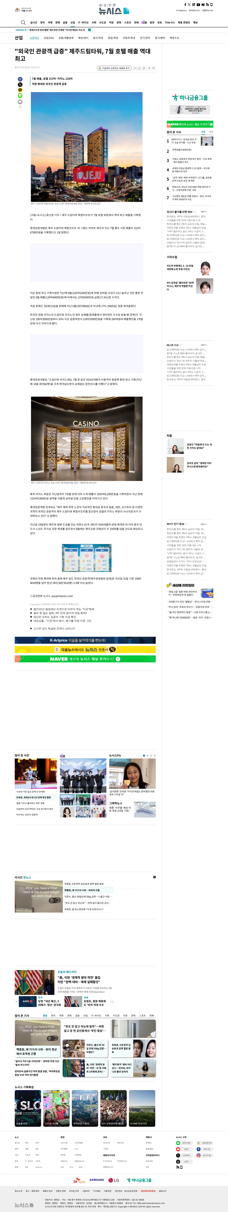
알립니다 (162, 1190)
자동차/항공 (129, 38)
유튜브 (186, 1149)
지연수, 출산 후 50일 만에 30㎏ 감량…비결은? (96, 1048)
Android (149, 1161)
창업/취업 (113, 38)
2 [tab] (148, 756)
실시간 (33, 22)
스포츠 (127, 22)
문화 (119, 22)
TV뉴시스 (170, 22)
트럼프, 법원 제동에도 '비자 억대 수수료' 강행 (95, 1004)
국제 (50, 22)
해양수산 (174, 38)
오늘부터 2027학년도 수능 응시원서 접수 (34, 808)
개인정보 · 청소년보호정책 (126, 1190)
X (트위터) (186, 1155)
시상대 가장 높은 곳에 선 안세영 (30, 791)
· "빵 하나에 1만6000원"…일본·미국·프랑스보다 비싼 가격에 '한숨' (190, 617)
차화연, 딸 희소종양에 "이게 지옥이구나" (84, 909)
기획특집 (77, 1154)
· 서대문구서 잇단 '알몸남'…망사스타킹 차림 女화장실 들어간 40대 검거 (190, 601)
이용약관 (107, 1190)
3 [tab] (151, 756)
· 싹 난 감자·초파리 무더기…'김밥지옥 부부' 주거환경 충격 (190, 606)
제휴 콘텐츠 (184, 22)
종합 (45, 1015)
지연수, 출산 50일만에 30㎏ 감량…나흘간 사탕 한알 (88, 896)
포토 (159, 22)
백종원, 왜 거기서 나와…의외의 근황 (82, 890)
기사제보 (97, 1190)
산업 (72, 22)
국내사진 (106, 1142)
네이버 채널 (186, 1142)
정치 (42, 22)
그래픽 (105, 1148)
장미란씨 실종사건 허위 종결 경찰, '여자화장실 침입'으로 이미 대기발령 (37, 1073)
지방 (111, 22)
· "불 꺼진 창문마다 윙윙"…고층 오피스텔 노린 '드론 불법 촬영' (190, 612)
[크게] (153, 68)
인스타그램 (207, 1155)
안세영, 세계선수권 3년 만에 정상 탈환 (33, 797)
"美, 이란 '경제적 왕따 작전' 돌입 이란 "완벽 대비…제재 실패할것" (79, 979)
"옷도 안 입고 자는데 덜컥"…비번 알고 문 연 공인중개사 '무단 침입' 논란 (84, 1028)
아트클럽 (63, 1148)
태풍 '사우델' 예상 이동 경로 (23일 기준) (120, 809)
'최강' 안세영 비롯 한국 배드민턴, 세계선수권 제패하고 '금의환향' (51, 29)
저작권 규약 (74, 1190)
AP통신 (149, 1142)
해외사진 (120, 1142)
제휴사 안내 (47, 1190)
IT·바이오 (83, 22)
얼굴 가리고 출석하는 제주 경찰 (30, 803)
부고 (71, 1167)
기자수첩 (172, 257)
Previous (16, 1001)
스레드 (186, 1161)
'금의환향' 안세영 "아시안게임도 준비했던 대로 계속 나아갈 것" (132, 793)
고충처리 (86, 1190)
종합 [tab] (211, 131)
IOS (147, 1167)
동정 (80, 1167)
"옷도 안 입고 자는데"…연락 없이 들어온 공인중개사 (88, 903)
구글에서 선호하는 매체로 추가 (116, 68)
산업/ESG (49, 38)
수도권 (102, 22)
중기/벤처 (160, 38)
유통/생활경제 (66, 38)
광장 (152, 22)
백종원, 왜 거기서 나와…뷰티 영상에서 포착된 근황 (36, 1051)
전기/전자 (145, 38)
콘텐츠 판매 (61, 1190)
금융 (65, 22)
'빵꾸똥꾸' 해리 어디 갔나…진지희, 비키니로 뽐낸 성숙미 (122, 1068)
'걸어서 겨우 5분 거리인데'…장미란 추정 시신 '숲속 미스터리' (37, 1062)
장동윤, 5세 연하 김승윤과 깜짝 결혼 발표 (84, 884)
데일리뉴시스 (79, 1161)
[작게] (149, 68)
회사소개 (18, 1190)
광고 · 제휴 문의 (32, 1190)
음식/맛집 (98, 38)
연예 (136, 22)
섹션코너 (63, 1161)
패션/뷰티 (83, 38)
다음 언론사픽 (207, 1142)
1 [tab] (144, 756)
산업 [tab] (203, 131)
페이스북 (207, 1149)
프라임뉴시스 (194, 10)
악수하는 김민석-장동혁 (27, 814)
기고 (76, 1148)
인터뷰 (63, 1154)
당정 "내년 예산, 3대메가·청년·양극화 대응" (49, 1004)
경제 (57, 22)
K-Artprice (181, 10)
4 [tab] (155, 756)
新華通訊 (149, 1148)
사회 (94, 22)
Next (112, 1001)
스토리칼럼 (78, 1142)
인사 (62, 1167)
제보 (195, 22)
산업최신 (34, 38)
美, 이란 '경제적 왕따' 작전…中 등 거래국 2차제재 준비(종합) (96, 1068)
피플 (169, 435)
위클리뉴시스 (207, 10)
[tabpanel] (132, 778)
